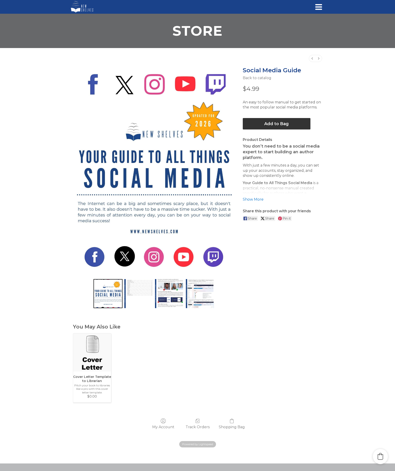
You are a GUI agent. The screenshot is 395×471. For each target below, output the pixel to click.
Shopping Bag (232, 427)
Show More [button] (253, 199)
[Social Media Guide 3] (200, 293)
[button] (380, 456)
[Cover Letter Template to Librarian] (92, 352)
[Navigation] (318, 7)
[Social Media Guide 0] (108, 293)
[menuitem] (312, 58)
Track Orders (198, 427)
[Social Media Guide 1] (138, 293)
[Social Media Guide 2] (169, 293)
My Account (163, 427)
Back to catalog (257, 78)
